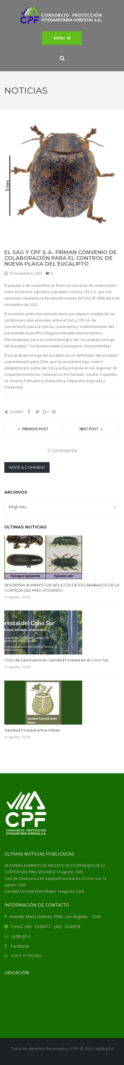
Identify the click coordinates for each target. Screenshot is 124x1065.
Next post (89, 428)
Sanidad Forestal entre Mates (32, 730)
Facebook (20, 946)
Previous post (35, 428)
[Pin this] (54, 412)
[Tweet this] (37, 412)
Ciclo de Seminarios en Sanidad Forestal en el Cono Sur (56, 660)
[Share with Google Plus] (45, 412)
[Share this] (29, 412)
